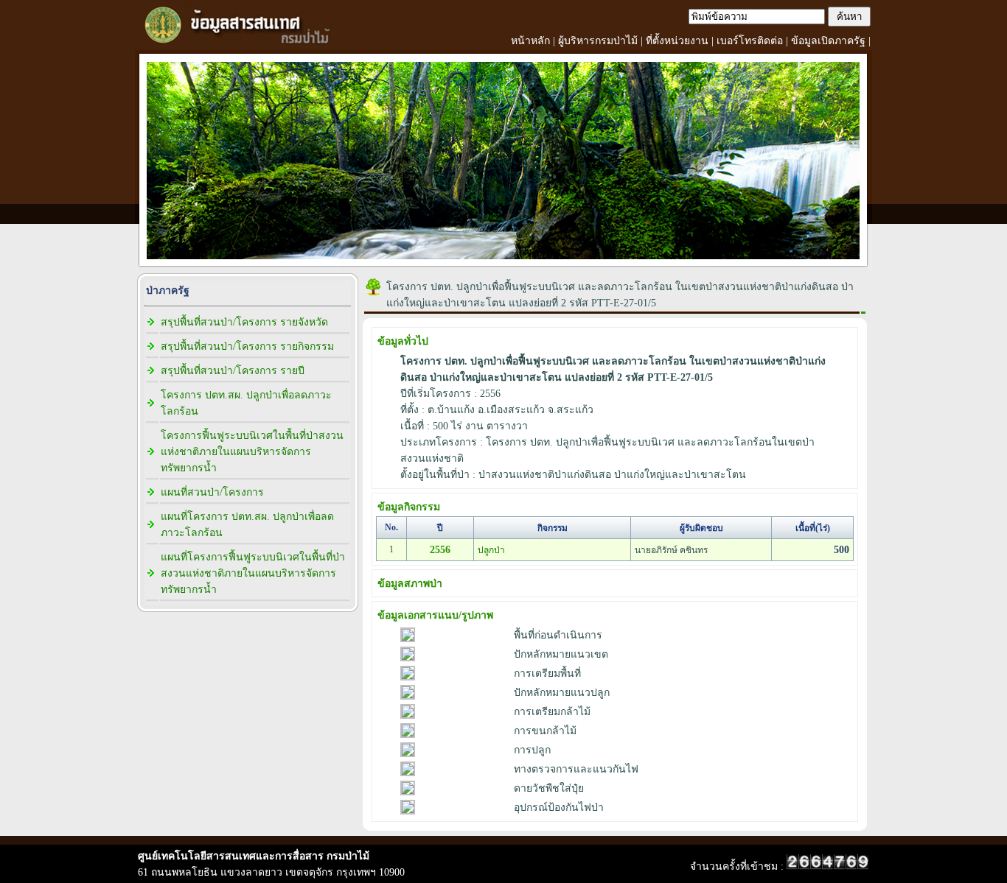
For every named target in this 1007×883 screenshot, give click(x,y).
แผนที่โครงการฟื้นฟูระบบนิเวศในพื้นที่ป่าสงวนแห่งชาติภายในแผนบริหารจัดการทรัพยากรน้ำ (253, 573)
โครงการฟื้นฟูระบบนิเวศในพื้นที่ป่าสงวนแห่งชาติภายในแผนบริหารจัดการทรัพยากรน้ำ (252, 452)
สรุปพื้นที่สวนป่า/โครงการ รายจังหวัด (244, 322)
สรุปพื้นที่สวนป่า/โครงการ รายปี (232, 370)
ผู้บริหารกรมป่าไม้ (598, 40)
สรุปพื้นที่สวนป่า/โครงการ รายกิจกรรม (247, 346)
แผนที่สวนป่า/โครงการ (212, 492)
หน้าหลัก (530, 40)
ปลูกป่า (491, 550)
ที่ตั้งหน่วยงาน (677, 40)
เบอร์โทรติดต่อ (750, 40)
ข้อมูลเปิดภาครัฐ (828, 40)
